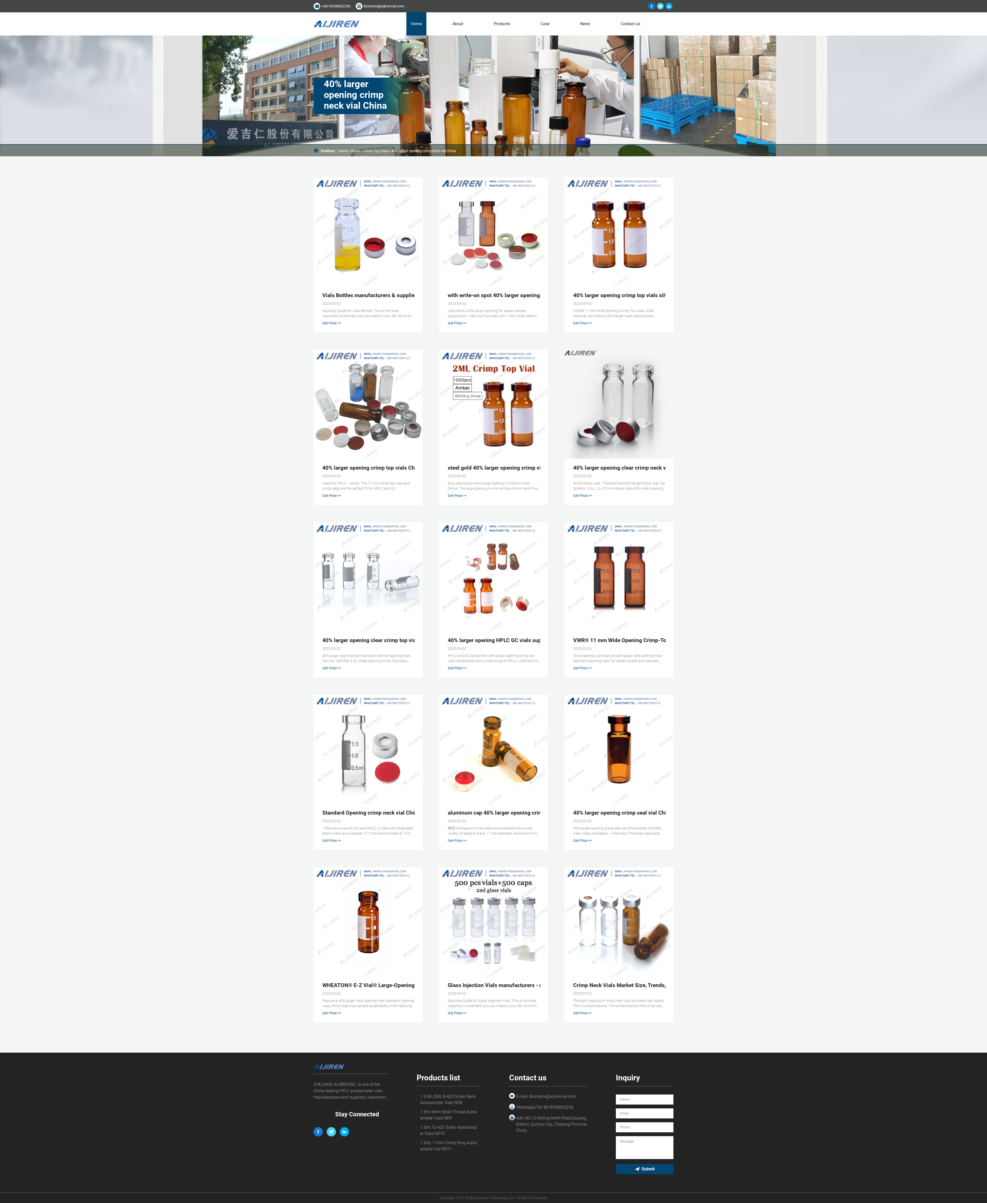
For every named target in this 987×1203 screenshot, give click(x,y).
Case (545, 23)
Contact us (630, 23)
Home (416, 23)
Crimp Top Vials (375, 151)
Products (502, 23)
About (457, 23)
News (585, 23)
